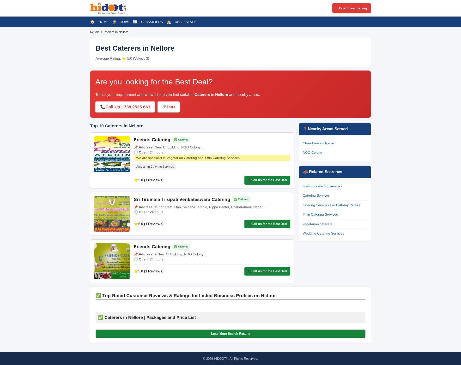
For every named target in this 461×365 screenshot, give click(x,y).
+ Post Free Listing (351, 8)
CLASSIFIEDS (152, 22)
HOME (103, 22)
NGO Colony (312, 152)
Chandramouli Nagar (318, 143)
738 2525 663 (137, 107)
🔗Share (168, 107)
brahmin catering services (322, 186)
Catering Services (316, 195)
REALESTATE (185, 22)
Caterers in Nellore (115, 32)
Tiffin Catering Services (320, 214)
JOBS (125, 22)
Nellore (95, 32)
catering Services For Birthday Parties (331, 205)
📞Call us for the (267, 180)
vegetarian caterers (317, 224)
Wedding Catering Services (323, 233)
